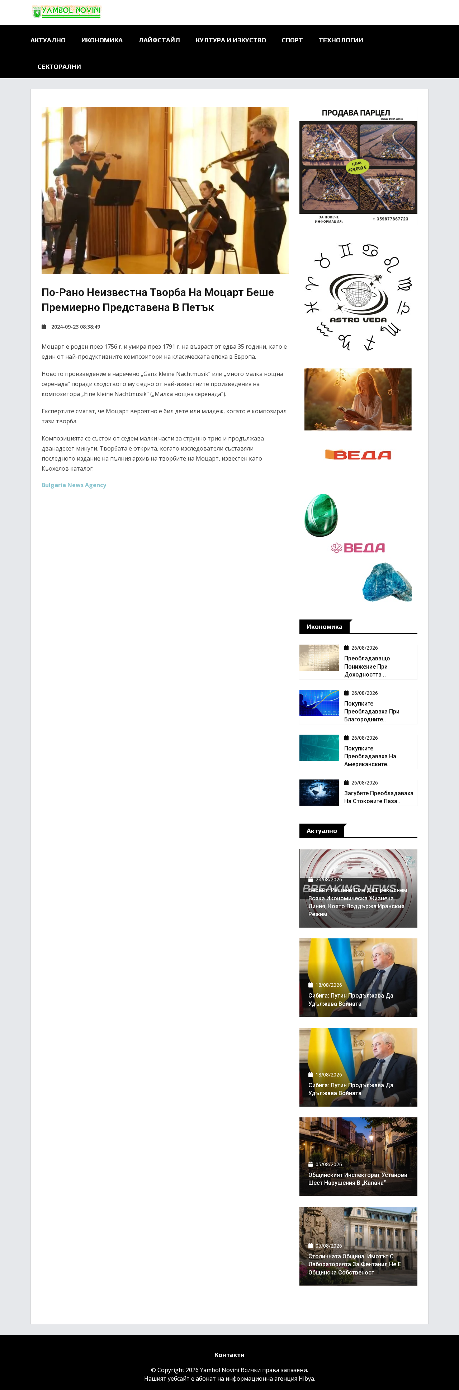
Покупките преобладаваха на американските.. (370, 756)
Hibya (306, 1378)
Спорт (292, 40)
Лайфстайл (159, 40)
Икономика (102, 40)
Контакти (229, 1354)
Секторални (59, 66)
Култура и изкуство (231, 40)
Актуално (48, 40)
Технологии (341, 40)
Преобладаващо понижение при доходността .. (367, 666)
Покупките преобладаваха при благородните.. (371, 711)
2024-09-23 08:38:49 (75, 326)
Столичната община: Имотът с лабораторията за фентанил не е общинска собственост (354, 1264)
